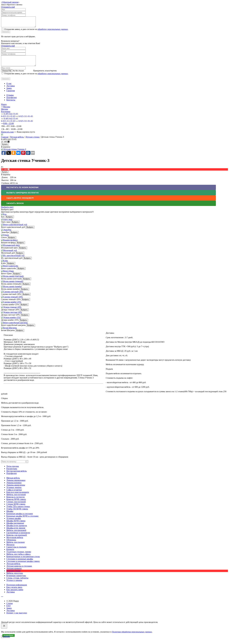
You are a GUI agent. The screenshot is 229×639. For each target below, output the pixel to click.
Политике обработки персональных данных (132, 632)
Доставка (10, 86)
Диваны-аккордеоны (15, 485)
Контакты (10, 100)
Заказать (5, 32)
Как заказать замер (14, 589)
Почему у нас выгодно (16, 613)
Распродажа (11, 468)
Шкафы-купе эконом (15, 528)
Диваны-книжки (13, 483)
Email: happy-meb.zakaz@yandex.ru (16, 617)
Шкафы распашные (15, 523)
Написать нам (7, 132)
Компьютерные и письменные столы (23, 556)
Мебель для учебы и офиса (18, 554)
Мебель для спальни (15, 542)
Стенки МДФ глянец (15, 504)
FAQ (8, 606)
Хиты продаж (12, 466)
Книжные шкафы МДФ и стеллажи (22, 516)
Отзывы (10, 95)
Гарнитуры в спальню (16, 547)
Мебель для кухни (14, 573)
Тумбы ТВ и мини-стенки (18, 506)
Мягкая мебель (13, 478)
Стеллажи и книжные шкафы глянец (23, 561)
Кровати (10, 549)
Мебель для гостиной (16, 494)
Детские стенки (32, 137)
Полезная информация (16, 585)
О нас (9, 83)
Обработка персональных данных (46, 620)
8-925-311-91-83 (8, 116)
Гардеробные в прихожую (18, 533)
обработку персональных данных (53, 29)
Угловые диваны (13, 487)
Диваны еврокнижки (15, 480)
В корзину (5, 174)
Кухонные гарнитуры (16, 575)
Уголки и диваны (14, 580)
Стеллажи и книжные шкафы (19, 559)
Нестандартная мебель (16, 471)
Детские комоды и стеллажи (19, 566)
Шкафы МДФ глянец (15, 521)
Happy (4, 104)
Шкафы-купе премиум (16, 525)
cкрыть (6, 636)
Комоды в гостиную (15, 497)
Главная (4, 137)
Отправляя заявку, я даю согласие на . (36, 29)
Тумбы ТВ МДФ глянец (17, 509)
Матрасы (10, 544)
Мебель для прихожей (16, 530)
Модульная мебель (14, 537)
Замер (9, 88)
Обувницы (11, 540)
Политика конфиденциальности (15, 620)
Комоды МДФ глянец (16, 499)
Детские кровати (14, 568)
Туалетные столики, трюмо (18, 552)
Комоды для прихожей (16, 535)
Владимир (5, 111)
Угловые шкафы (13, 518)
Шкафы (9, 511)
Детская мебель (17, 137)
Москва (4, 109)
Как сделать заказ (14, 587)
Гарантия (10, 90)
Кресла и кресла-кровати (17, 492)
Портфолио (11, 97)
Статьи (9, 603)
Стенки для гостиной (16, 502)
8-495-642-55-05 (11, 114)
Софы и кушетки (14, 490)
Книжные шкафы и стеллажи (19, 513)
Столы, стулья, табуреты (17, 578)
